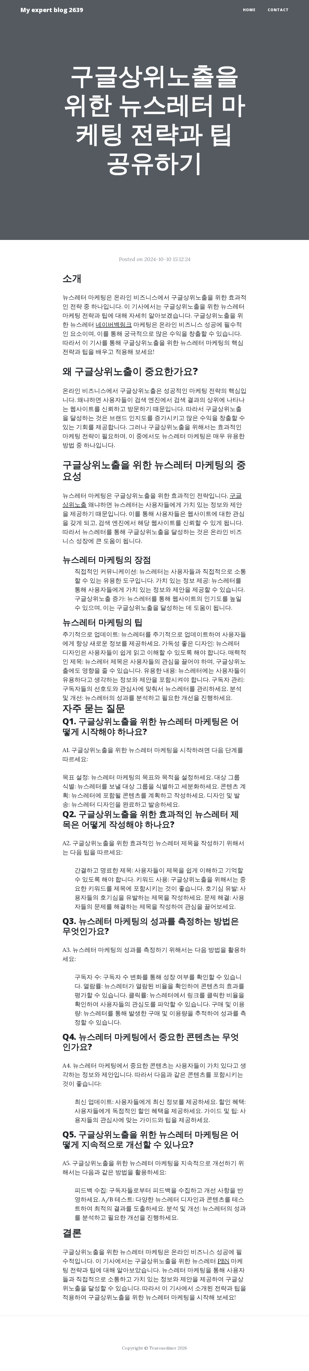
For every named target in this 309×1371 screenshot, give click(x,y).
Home (249, 9)
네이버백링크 (114, 324)
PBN (223, 1261)
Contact (278, 9)
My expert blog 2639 (51, 10)
